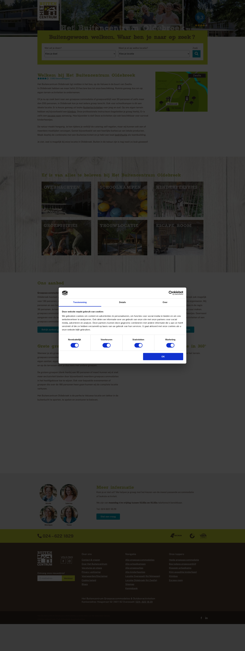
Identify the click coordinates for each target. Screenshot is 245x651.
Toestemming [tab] (80, 302)
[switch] (107, 345)
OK (163, 356)
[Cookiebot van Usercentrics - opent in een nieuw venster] (170, 293)
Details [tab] (122, 302)
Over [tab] (165, 302)
